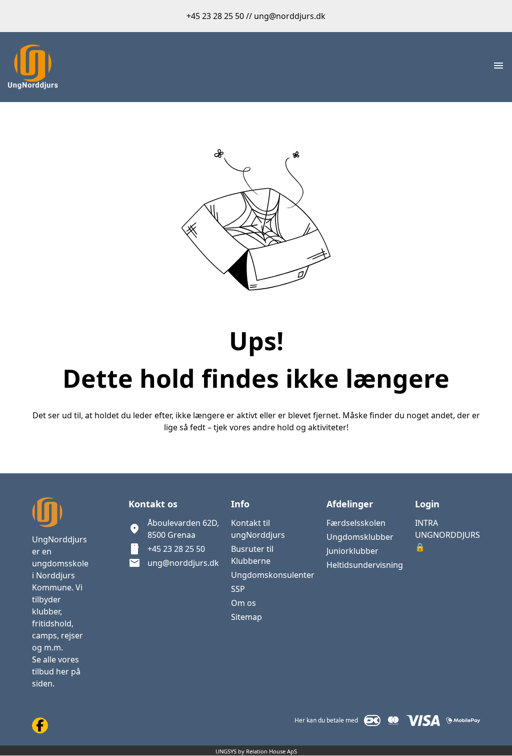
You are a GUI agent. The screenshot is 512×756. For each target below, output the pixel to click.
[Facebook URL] (40, 725)
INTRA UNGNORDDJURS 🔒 (447, 534)
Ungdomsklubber (360, 536)
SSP (238, 588)
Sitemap (246, 616)
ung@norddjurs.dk (183, 562)
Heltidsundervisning (364, 564)
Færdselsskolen (356, 522)
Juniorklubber (352, 550)
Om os (243, 602)
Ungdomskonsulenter (272, 574)
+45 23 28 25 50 (176, 548)
